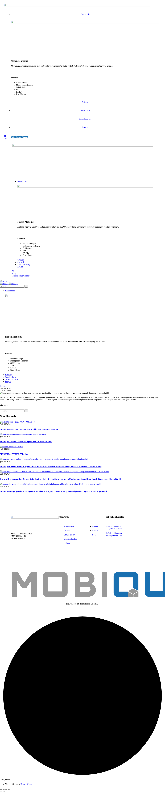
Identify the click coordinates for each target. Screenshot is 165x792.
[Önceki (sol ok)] (1, 791)
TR (5, 136)
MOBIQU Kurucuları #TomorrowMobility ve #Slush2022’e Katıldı (29, 429)
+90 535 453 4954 (113, 526)
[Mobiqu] (4, 281)
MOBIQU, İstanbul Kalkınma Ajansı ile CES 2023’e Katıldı (26, 442)
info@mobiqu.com (114, 533)
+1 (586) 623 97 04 (114, 529)
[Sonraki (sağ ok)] (4, 791)
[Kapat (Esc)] (9, 789)
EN (5, 138)
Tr (13, 271)
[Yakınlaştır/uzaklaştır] (1, 789)
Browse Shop (26, 784)
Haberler (3, 386)
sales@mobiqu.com (114, 535)
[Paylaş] (6, 789)
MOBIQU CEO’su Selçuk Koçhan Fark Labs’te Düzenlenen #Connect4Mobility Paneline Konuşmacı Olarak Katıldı (50, 466)
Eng (14, 273)
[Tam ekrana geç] (4, 789)
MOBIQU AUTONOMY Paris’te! (15, 454)
